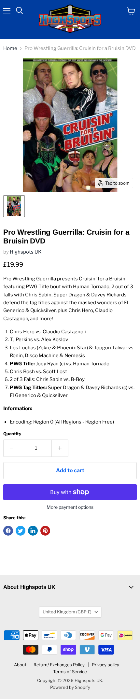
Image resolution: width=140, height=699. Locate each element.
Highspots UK (26, 252)
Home (10, 48)
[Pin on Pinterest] (45, 531)
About (20, 664)
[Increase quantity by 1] (60, 448)
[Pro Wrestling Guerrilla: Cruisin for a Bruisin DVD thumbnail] (14, 206)
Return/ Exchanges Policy (59, 664)
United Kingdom (67, 611)
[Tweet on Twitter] (20, 531)
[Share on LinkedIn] (33, 531)
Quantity (12, 433)
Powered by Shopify (70, 687)
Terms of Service (70, 671)
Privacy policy (105, 664)
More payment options (70, 507)
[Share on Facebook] (8, 531)
